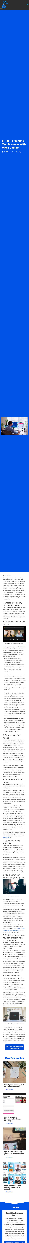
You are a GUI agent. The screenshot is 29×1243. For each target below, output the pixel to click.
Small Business (8, 151)
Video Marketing (16, 151)
